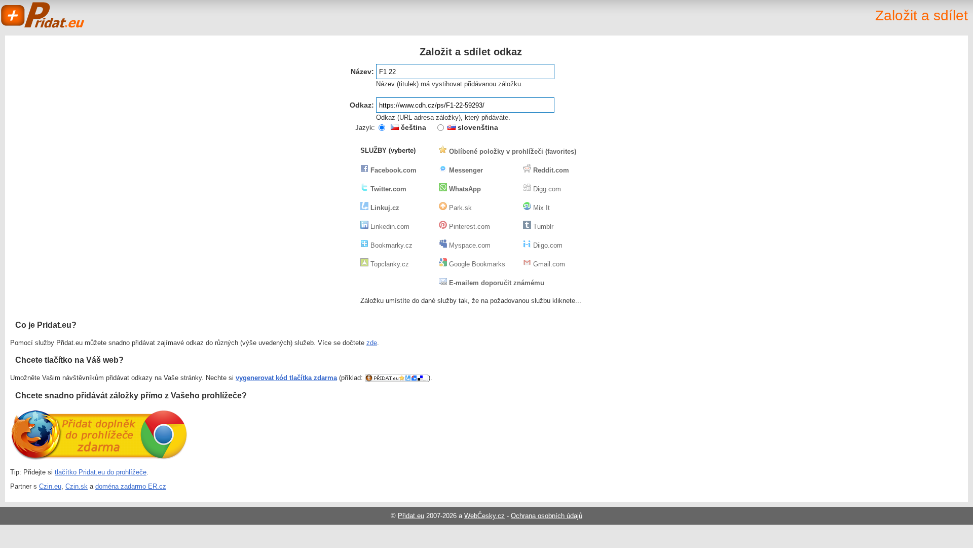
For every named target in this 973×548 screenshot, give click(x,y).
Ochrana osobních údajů (546, 516)
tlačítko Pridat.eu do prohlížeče (100, 472)
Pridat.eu (43, 15)
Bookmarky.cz (390, 245)
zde (371, 343)
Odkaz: (362, 105)
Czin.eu (50, 486)
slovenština (477, 127)
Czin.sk (76, 486)
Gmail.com (548, 264)
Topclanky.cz (388, 264)
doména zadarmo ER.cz (130, 486)
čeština (412, 127)
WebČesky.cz (484, 516)
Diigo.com (547, 245)
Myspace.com (469, 245)
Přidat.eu (411, 516)
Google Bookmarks (476, 264)
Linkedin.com (388, 226)
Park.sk (459, 208)
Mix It (540, 208)
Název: (362, 71)
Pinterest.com (468, 226)
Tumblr (542, 226)
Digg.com (546, 189)
